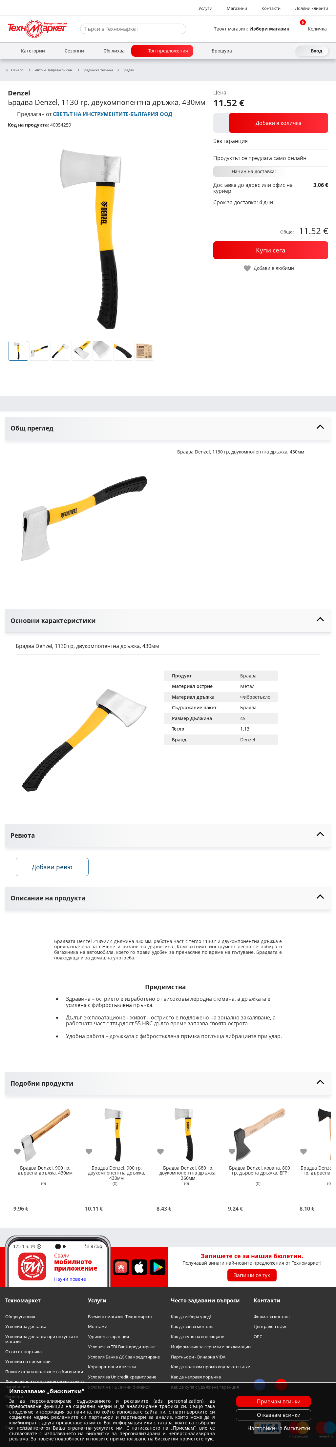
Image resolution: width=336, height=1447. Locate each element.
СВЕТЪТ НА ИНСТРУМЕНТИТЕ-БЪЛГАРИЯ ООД (112, 114)
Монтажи (97, 1326)
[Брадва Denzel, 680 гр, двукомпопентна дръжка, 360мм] (188, 1132)
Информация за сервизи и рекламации (211, 1346)
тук (209, 1439)
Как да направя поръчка (196, 1377)
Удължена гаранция (108, 1337)
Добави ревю (52, 866)
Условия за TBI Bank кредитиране (122, 1346)
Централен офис (270, 1326)
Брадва (248, 676)
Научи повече (70, 1279)
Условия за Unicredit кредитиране (122, 1377)
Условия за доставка (25, 1326)
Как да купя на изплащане (197, 1337)
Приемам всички (279, 1401)
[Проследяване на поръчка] (277, 51)
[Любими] (289, 51)
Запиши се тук (252, 1275)
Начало (17, 70)
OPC (258, 1337)
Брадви (128, 70)
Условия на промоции (28, 1361)
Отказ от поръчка (23, 1351)
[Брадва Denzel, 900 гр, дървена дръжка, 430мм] (45, 1132)
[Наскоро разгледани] (265, 51)
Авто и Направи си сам (53, 70)
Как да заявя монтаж (192, 1326)
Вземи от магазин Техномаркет (120, 1316)
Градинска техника (98, 70)
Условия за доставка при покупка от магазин (42, 1339)
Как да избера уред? (191, 1316)
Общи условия (20, 1316)
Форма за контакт (272, 1316)
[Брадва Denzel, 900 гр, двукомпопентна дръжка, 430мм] (116, 1132)
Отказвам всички (279, 1414)
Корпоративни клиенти (112, 1367)
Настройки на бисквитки (278, 1428)
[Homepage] (37, 28)
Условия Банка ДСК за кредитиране (124, 1357)
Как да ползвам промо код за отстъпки (210, 1367)
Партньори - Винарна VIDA (198, 1357)
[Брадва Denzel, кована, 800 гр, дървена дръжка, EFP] (259, 1132)
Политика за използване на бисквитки (44, 1371)
